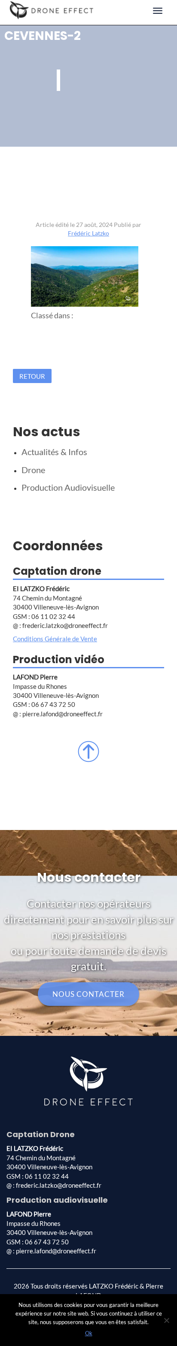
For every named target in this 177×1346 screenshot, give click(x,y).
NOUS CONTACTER (88, 994)
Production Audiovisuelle (68, 487)
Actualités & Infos (54, 452)
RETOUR (32, 376)
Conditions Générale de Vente (55, 639)
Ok (88, 1333)
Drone (33, 470)
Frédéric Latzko (88, 233)
